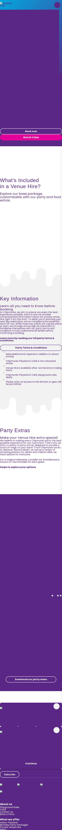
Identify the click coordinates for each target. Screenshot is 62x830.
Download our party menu (31, 679)
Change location (9, 789)
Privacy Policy (8, 725)
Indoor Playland (9, 823)
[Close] (56, 706)
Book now (31, 131)
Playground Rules (9, 807)
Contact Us (6, 812)
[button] (57, 5)
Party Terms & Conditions (31, 348)
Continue (31, 764)
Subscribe (9, 774)
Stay (31, 758)
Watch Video (31, 137)
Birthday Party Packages (14, 825)
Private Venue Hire (10, 827)
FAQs (3, 810)
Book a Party (7, 814)
